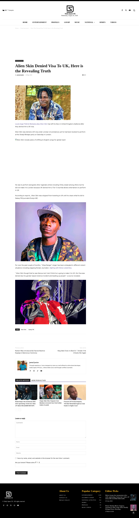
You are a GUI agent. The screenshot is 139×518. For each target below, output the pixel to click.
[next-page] (19, 410)
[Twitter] (126, 10)
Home (17, 28)
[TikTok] (38, 371)
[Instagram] (34, 371)
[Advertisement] (69, 44)
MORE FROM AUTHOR (39, 380)
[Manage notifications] (133, 512)
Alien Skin (23, 329)
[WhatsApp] (31, 80)
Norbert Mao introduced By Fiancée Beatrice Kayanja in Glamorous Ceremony (30, 352)
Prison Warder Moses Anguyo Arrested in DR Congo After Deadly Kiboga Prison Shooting (116, 507)
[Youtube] (129, 10)
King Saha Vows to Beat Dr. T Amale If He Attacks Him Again (72, 352)
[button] (134, 10)
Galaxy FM (31, 329)
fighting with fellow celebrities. (61, 268)
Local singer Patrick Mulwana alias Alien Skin (31, 124)
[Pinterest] (27, 80)
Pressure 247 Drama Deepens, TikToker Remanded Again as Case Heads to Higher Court (74, 403)
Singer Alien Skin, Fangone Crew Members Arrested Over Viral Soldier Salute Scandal (50, 403)
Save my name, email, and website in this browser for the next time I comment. (43, 458)
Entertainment (25, 28)
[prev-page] (16, 410)
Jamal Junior (20, 75)
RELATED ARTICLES (22, 380)
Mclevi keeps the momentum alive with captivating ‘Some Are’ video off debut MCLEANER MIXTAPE (25, 403)
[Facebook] (122, 10)
